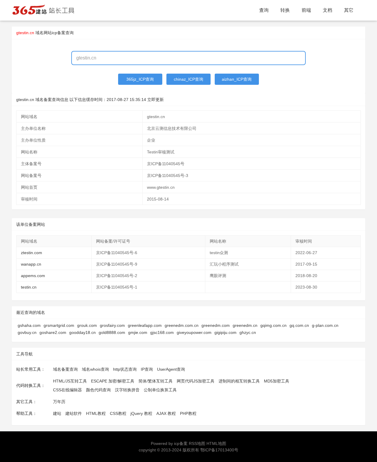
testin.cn (29, 287)
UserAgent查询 (171, 369)
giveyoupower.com (194, 332)
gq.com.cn (299, 325)
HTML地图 (216, 443)
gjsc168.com (162, 332)
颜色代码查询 (98, 390)
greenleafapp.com (145, 325)
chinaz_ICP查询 (188, 79)
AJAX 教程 (166, 413)
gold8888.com (112, 332)
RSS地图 (197, 443)
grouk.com (87, 325)
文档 (327, 10)
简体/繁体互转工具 (155, 381)
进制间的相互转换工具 (239, 381)
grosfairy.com (112, 325)
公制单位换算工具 (160, 390)
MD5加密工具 (276, 381)
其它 (348, 10)
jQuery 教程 (141, 413)
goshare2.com (52, 332)
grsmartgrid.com (59, 325)
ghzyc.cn (247, 332)
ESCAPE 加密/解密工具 (112, 381)
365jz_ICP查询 (140, 79)
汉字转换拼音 (127, 390)
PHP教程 (188, 413)
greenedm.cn (245, 325)
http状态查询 (125, 369)
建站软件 (73, 413)
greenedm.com (215, 325)
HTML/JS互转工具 (70, 381)
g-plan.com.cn (325, 325)
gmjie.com (137, 332)
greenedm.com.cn (182, 325)
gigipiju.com (225, 332)
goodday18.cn (82, 332)
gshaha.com (29, 325)
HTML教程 (96, 413)
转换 (285, 10)
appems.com (33, 275)
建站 (57, 413)
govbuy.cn (27, 332)
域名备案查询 (65, 369)
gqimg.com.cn (273, 325)
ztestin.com (31, 252)
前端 (306, 10)
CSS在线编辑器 (67, 390)
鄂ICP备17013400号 (219, 450)
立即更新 (155, 99)
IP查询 (147, 369)
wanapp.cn (31, 264)
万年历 (59, 401)
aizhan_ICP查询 (237, 79)
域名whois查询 (95, 369)
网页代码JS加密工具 (195, 381)
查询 (264, 10)
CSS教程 (118, 413)
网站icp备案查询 (59, 32)
